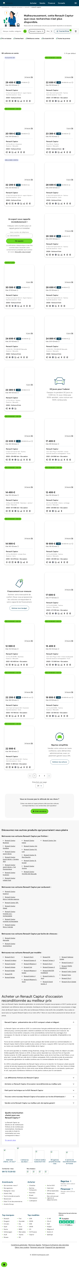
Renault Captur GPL (12, 903)
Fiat (20, 1218)
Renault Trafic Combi (69, 971)
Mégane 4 (50, 1229)
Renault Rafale (10, 977)
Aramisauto (5, 7)
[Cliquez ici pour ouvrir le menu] (75, 3)
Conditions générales (19, 1245)
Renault (6, 1218)
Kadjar (49, 1226)
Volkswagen (8, 1232)
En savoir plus (10, 1140)
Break (31, 1195)
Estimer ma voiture (59, 762)
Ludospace (33, 1201)
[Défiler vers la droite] (51, 31)
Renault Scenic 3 (67, 962)
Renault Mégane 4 (30, 964)
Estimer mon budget (19, 608)
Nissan (6, 1237)
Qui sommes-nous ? (11, 1185)
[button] (43, 31)
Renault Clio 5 (10, 957)
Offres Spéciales (53, 1191)
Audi (5, 1235)
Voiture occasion (17, 7)
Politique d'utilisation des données (55, 1245)
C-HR (49, 1218)
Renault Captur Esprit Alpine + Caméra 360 (11, 859)
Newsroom (7, 1199)
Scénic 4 (50, 1232)
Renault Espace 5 (49, 967)
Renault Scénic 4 (29, 976)
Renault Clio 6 (28, 957)
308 (30, 1224)
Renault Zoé (28, 967)
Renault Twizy (66, 975)
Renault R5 (8, 974)
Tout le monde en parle (12, 1196)
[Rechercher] (25, 31)
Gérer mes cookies (22, 1247)
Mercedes (22, 1232)
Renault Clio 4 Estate (69, 982)
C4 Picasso (33, 1232)
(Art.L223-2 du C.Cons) (23, 252)
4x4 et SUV (51, 1185)
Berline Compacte (33, 1189)
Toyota (21, 1235)
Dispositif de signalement (55, 1247)
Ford (20, 1226)
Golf (48, 1224)
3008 (31, 1226)
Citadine (32, 1185)
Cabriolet (50, 1188)
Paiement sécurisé (37, 1247)
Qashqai (50, 1235)
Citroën (6, 1224)
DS (20, 1237)
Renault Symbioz (10, 960)
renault (27, 7)
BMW (20, 1229)
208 (30, 1218)
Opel (5, 1226)
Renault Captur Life (30, 846)
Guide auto (51, 1193)
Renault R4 (46, 957)
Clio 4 (49, 1221)
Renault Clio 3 (66, 978)
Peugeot (6, 1221)
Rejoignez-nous (9, 1191)
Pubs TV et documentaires (13, 1201)
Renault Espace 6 (30, 960)
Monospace (33, 1198)
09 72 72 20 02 (8, 1171)
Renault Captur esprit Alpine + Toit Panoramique (9, 867)
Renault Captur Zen (49, 840)
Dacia (6, 1229)
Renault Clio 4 (47, 964)
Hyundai (22, 1221)
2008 (31, 1221)
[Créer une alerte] (4, 1264)
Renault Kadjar (10, 971)
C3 (30, 1229)
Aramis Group (9, 1204)
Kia (20, 1224)
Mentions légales (34, 1245)
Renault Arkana (10, 967)
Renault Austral (10, 964)
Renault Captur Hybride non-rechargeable (9, 914)
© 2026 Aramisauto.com (39, 1255)
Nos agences (8, 1188)
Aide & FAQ (8, 1193)
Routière (32, 1193)
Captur (31, 1235)
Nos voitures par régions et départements (53, 1198)
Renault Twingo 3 (48, 960)
